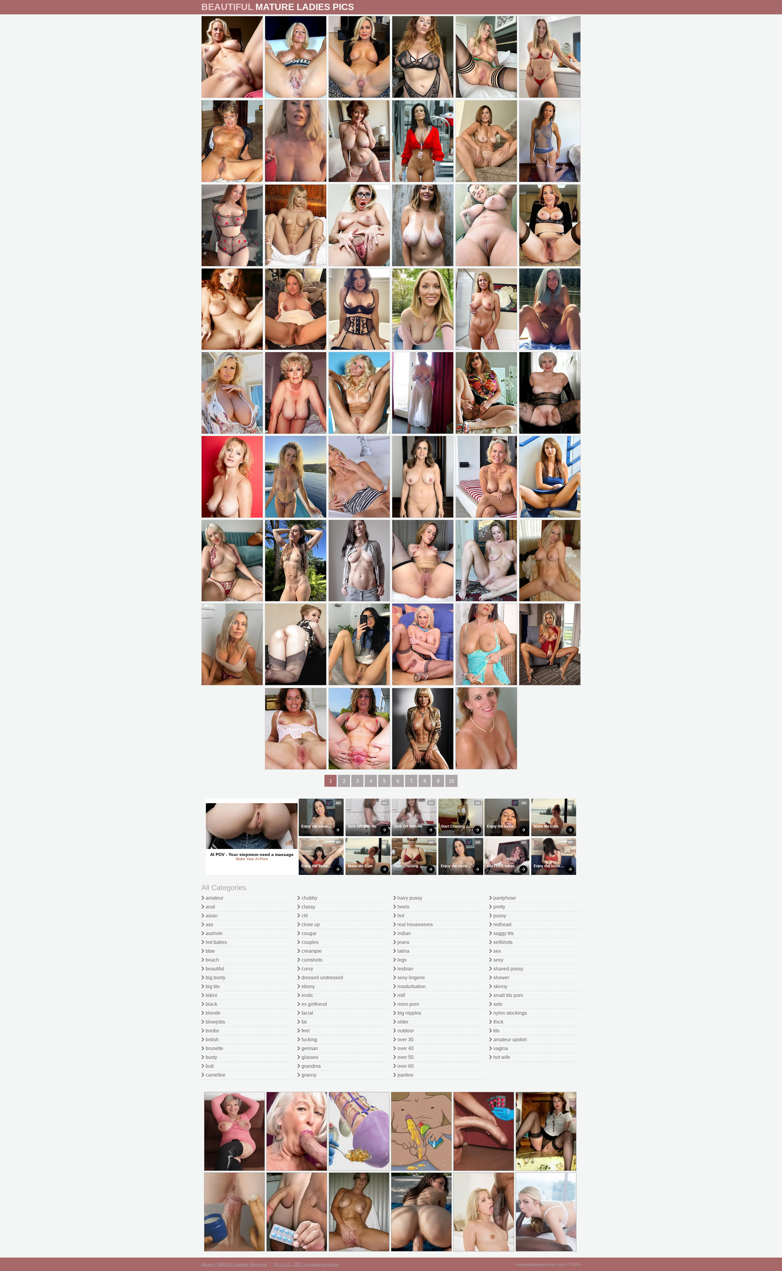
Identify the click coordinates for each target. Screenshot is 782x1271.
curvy (306, 968)
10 (451, 781)
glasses (309, 1057)
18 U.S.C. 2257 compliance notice (306, 1264)
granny (308, 1075)
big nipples (408, 1013)
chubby (308, 898)
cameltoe (214, 1075)
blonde (212, 1013)
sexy (497, 959)
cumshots (311, 959)
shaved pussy (507, 968)
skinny (499, 986)
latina (402, 951)
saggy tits (503, 933)
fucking (308, 1039)
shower (500, 977)
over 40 (405, 1048)
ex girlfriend (313, 1004)
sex (496, 951)
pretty (498, 906)
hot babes (215, 942)
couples (309, 942)
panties (404, 1075)
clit (304, 915)
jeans (402, 942)
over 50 (405, 1057)
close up (310, 924)
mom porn (407, 1004)
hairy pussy (409, 898)
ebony (307, 986)
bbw (209, 951)
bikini (210, 995)
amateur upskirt (509, 1039)
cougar (308, 933)
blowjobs (214, 1021)
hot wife (501, 1057)
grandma (310, 1066)
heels (402, 906)
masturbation (411, 986)
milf (400, 995)
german (309, 1048)
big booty (214, 977)
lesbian (404, 968)
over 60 (405, 1066)
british (211, 1039)
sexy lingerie (410, 977)
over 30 (405, 1039)
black (210, 1004)
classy (307, 906)
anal (209, 906)
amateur (213, 898)
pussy (499, 915)
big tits (212, 986)
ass (208, 924)
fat (303, 1021)
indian (403, 933)
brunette (213, 1048)
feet (304, 1030)
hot (400, 915)
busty (210, 1057)
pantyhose (504, 898)
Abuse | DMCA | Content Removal (234, 1264)
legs (401, 959)
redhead (501, 924)
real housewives (414, 924)
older (402, 1021)
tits (495, 1030)
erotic (306, 995)
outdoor (405, 1030)
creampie (311, 951)
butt (209, 1066)
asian (210, 915)
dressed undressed (321, 977)
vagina (500, 1048)
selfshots (502, 942)
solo (497, 1004)
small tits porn (507, 995)
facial (306, 1013)
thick (497, 1021)
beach (211, 959)
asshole (213, 933)
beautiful (214, 968)
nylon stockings (509, 1013)
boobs (211, 1030)
